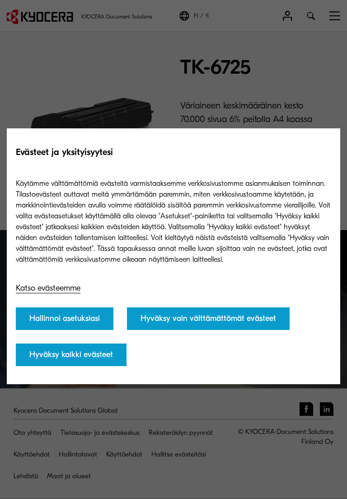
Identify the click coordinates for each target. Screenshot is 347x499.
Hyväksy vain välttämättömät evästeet (208, 318)
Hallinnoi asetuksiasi (64, 318)
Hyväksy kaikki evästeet (71, 354)
